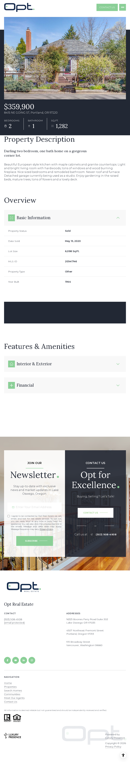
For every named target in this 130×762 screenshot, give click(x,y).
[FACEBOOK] (7, 660)
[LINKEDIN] (23, 660)
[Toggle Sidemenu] (122, 7)
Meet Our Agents (14, 697)
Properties (10, 686)
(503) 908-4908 (106, 534)
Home (8, 683)
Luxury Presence (115, 737)
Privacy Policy (46, 529)
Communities (12, 694)
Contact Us (107, 7)
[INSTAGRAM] (31, 660)
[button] (95, 513)
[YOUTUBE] (15, 660)
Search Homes (13, 690)
